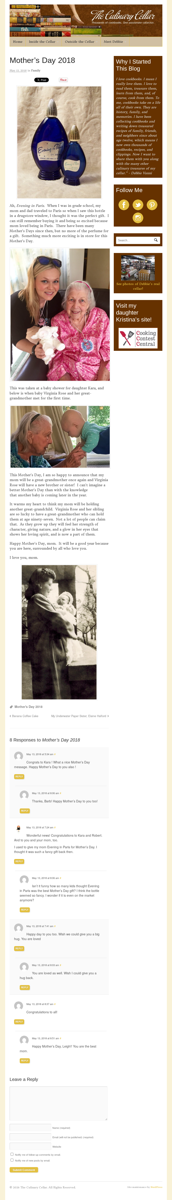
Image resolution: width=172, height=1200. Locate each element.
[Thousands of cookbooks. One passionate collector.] (86, 34)
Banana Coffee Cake (25, 716)
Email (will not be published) (73, 1137)
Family (35, 70)
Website (56, 1146)
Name (61, 1127)
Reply (19, 776)
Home (17, 42)
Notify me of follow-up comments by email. (38, 1154)
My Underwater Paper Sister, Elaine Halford (78, 716)
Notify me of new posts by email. (32, 1160)
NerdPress (156, 1187)
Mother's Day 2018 (29, 706)
